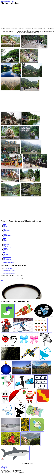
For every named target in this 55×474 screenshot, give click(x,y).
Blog (2, 1)
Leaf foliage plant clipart (8, 270)
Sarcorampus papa (7, 250)
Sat (4, 239)
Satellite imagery (7, 246)
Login (12, 1)
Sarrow (5, 234)
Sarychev (5, 255)
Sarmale (5, 226)
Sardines (5, 260)
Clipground (7, 469)
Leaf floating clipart (7, 268)
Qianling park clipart (26, 88)
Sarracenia (5, 236)
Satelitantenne (6, 244)
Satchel (5, 240)
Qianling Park (23, 60)
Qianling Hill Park (5, 151)
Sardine (5, 231)
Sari (4, 245)
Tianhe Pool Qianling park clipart (8, 194)
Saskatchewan (6, 241)
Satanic (5, 248)
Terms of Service (4, 466)
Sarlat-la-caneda (7, 257)
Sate (4, 258)
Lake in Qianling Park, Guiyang (26, 137)
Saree (4, 229)
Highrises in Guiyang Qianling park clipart (10, 88)
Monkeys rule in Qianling (26, 46)
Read (2, 280)
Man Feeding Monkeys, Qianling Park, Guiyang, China (34, 165)
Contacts (5, 1)
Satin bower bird (7, 227)
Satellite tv (5, 249)
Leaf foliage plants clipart (9, 273)
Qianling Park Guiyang (26, 194)
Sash (4, 238)
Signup (9, 1)
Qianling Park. (4, 180)
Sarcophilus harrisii (7, 235)
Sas (4, 252)
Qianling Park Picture (5, 123)
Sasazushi (5, 254)
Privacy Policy (4, 467)
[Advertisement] (27, 16)
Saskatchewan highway (8, 262)
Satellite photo (6, 230)
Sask (4, 225)
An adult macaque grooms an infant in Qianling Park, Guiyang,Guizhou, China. (9, 46)
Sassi (4, 224)
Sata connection (7, 259)
